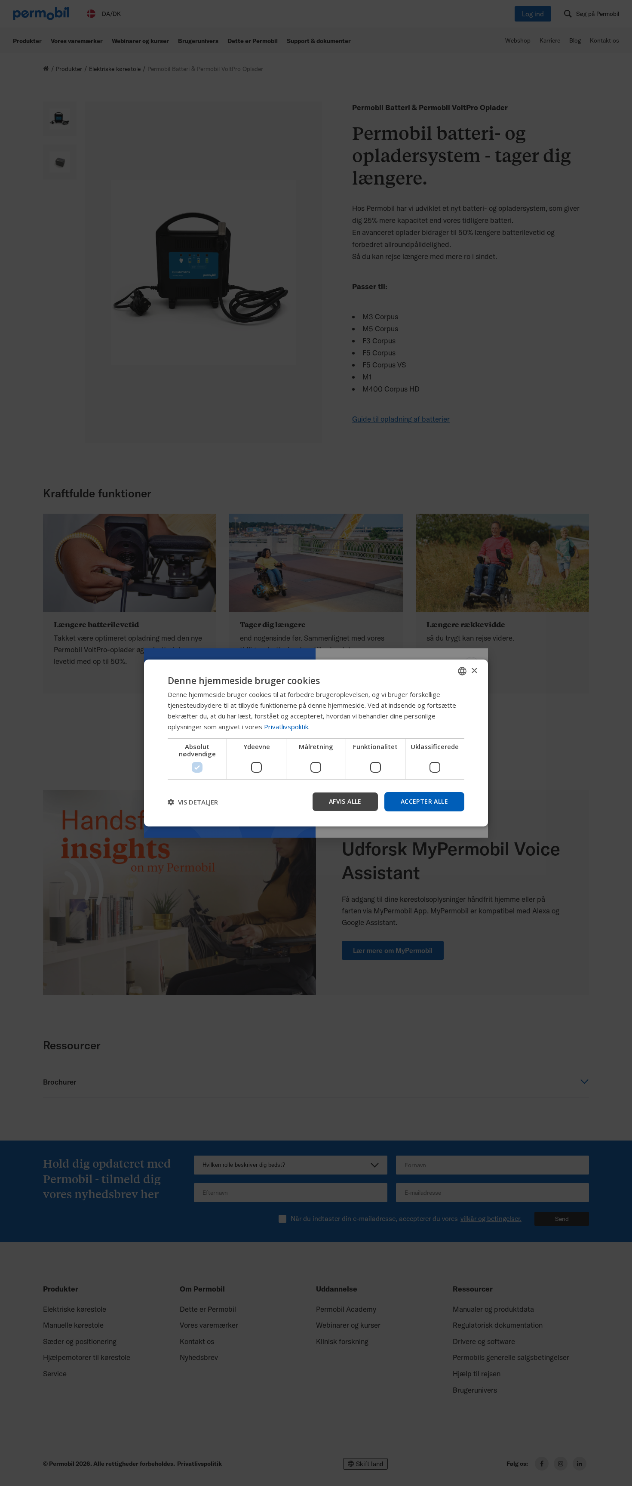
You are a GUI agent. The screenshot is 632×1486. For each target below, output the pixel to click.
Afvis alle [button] (345, 801)
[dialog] (316, 743)
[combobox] (462, 671)
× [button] (474, 670)
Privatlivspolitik (286, 726)
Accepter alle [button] (424, 801)
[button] (193, 802)
